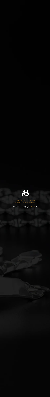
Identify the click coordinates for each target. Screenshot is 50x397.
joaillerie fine (33, 206)
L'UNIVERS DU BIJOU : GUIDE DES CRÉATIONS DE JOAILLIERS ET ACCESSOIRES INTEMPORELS (25, 200)
